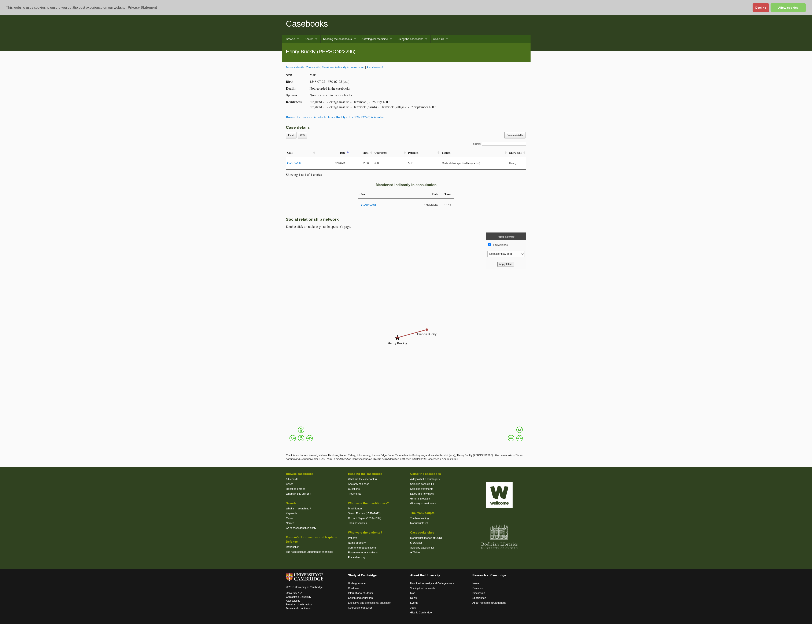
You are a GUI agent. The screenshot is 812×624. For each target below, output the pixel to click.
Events (414, 602)
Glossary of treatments (423, 503)
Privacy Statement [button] (142, 7)
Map (412, 593)
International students (360, 593)
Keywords (291, 513)
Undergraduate (357, 583)
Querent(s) (380, 153)
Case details (313, 67)
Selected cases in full (422, 484)
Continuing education (360, 598)
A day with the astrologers (425, 479)
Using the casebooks (410, 39)
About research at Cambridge (489, 602)
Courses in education (360, 607)
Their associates (357, 523)
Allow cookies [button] (788, 7)
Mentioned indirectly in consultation (343, 67)
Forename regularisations (363, 552)
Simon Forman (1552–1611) (364, 513)
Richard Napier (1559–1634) (364, 518)
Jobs (413, 607)
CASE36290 (293, 163)
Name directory (357, 542)
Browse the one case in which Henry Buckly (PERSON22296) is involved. (336, 117)
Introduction (292, 547)
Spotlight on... (480, 598)
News (413, 598)
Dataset (417, 542)
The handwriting (419, 518)
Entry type (515, 153)
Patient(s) (413, 153)
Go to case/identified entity (301, 528)
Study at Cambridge (362, 575)
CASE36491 (368, 205)
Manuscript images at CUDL (426, 537)
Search (309, 39)
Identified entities (295, 488)
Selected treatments (421, 488)
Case (290, 153)
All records (292, 479)
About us (438, 39)
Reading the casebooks (337, 39)
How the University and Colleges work (432, 583)
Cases (289, 484)
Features (477, 588)
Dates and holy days (422, 493)
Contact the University (298, 596)
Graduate (353, 588)
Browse (290, 39)
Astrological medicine (375, 39)
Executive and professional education (369, 602)
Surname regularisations (362, 547)
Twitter (417, 552)
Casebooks (307, 23)
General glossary (420, 498)
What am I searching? (298, 508)
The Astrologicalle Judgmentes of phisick (309, 551)
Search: (477, 143)
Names (290, 523)
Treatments (354, 493)
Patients (352, 537)
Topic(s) (446, 153)
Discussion (478, 593)
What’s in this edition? (298, 493)
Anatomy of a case (358, 484)
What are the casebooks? (362, 479)
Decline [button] (760, 7)
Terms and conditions (298, 608)
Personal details (295, 67)
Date (342, 153)
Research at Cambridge (489, 575)
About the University (425, 575)
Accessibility (293, 600)
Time (365, 153)
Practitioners (355, 508)
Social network (375, 67)
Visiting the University (422, 588)
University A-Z (294, 593)
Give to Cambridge (421, 612)
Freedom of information (299, 604)
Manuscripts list (419, 523)
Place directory (356, 557)
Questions (354, 488)
